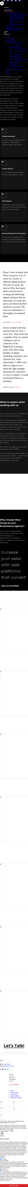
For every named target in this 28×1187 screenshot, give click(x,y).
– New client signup (14, 1092)
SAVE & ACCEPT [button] (5, 1180)
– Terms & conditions (14, 1095)
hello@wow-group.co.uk (8, 1066)
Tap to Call (14, 1185)
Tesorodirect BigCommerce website (12, 660)
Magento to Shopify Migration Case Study (12, 723)
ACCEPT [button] (11, 1131)
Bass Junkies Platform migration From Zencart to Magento (13, 786)
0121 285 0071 (7, 1064)
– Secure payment (13, 1094)
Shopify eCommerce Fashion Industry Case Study (12, 979)
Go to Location (13, 1084)
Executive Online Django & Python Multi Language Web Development (14, 598)
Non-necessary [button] (3, 1169)
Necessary (4, 1159)
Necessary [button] (2, 1157)
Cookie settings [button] (4, 1131)
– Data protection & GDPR (16, 1097)
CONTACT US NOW (9, 498)
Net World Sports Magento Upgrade (10, 916)
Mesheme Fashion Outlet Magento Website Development (13, 849)
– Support (12, 1090)
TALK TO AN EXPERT (10, 586)
